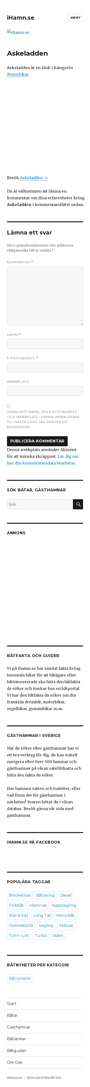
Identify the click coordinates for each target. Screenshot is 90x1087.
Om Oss (14, 1062)
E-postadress (22, 358)
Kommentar (20, 262)
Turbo (41, 935)
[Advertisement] (45, 129)
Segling (46, 925)
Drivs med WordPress (44, 1078)
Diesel (66, 895)
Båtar (12, 1015)
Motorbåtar (18, 74)
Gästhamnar (19, 1027)
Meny (75, 17)
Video (57, 935)
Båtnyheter (20, 978)
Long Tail (42, 915)
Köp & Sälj (18, 915)
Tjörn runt (19, 935)
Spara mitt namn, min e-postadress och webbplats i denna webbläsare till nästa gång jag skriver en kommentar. (43, 419)
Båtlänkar (16, 1039)
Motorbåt (65, 915)
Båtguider (17, 1050)
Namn (14, 335)
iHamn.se (20, 17)
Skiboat (66, 925)
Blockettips (20, 895)
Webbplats (18, 381)
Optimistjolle (21, 925)
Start (12, 1003)
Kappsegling (64, 905)
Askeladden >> (34, 177)
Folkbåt (16, 905)
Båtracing (45, 895)
